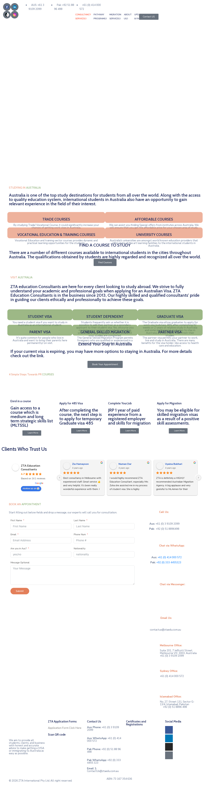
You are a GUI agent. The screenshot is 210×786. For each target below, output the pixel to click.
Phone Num (80, 534)
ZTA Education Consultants (30, 467)
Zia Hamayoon (80, 464)
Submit (20, 591)
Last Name (79, 520)
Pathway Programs (100, 16)
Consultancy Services (83, 16)
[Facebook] (169, 730)
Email (13, 534)
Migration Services (115, 16)
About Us (128, 16)
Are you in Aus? (18, 548)
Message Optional (20, 562)
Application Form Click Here (64, 728)
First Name (16, 520)
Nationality (79, 548)
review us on (29, 488)
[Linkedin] (169, 738)
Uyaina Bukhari (173, 464)
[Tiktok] (169, 755)
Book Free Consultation (121, 3)
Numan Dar (125, 464)
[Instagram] (169, 747)
